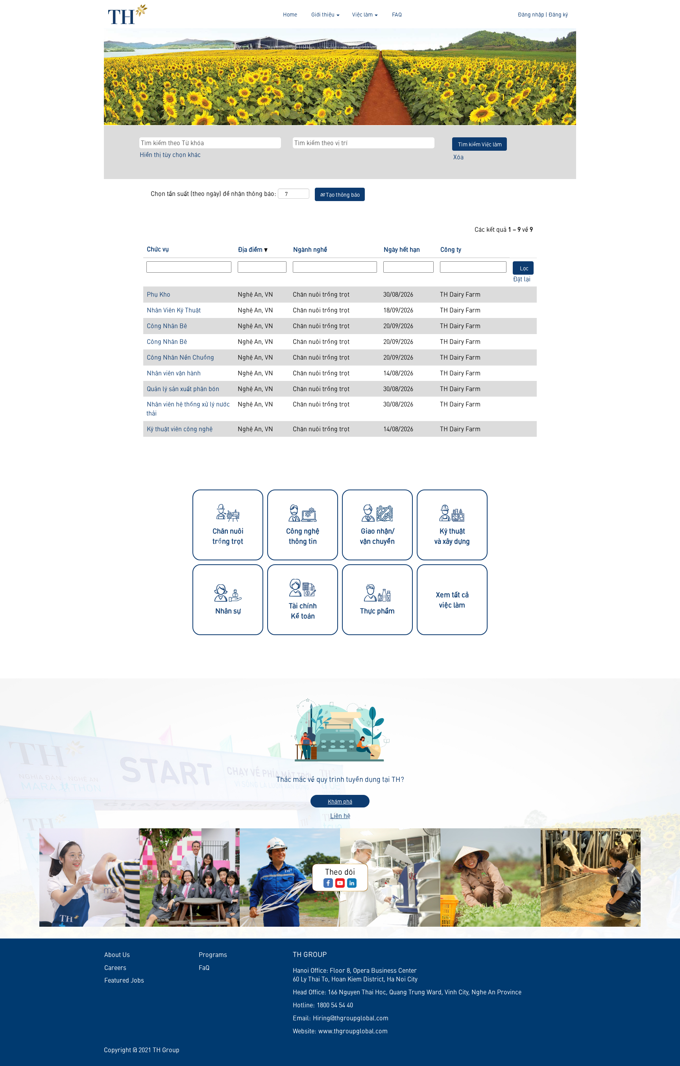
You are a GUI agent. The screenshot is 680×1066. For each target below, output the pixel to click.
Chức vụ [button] (158, 249)
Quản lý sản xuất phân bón (183, 388)
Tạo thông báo (342, 194)
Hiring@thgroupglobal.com (350, 1018)
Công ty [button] (450, 249)
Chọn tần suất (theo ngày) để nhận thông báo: (213, 193)
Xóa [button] (458, 157)
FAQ (397, 14)
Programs (213, 954)
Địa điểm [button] (251, 249)
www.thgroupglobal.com (353, 1031)
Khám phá (340, 801)
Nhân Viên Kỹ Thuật (174, 310)
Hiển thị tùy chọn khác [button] (170, 154)
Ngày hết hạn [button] (402, 249)
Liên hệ (340, 815)
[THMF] (128, 14)
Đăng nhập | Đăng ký (543, 14)
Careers (115, 967)
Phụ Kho (158, 294)
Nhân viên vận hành (174, 373)
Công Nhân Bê (167, 325)
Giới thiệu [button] (323, 14)
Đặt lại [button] (521, 279)
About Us (117, 954)
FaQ (204, 967)
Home (290, 14)
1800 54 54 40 (335, 1005)
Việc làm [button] (363, 14)
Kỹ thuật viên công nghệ (180, 429)
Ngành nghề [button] (310, 249)
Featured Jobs (124, 980)
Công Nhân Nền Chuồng (180, 357)
